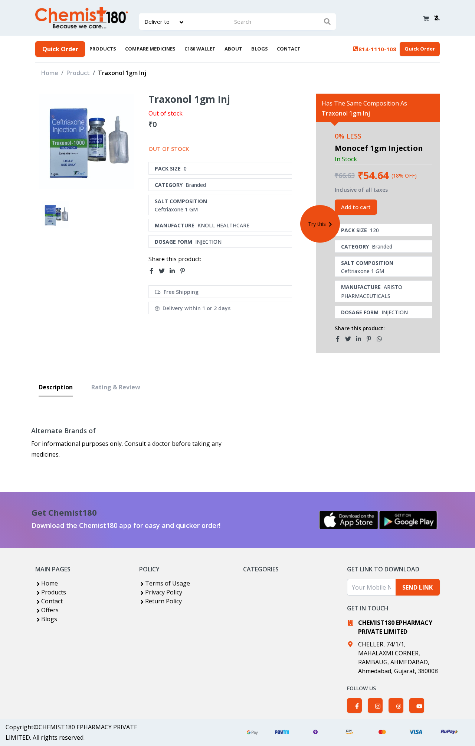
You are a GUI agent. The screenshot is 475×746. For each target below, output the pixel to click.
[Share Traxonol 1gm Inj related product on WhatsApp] (381, 339)
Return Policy (163, 601)
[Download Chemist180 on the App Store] (349, 520)
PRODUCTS (102, 48)
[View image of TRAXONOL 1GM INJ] (55, 214)
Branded (196, 184)
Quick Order (60, 49)
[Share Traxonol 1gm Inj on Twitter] (164, 271)
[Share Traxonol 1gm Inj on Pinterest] (185, 271)
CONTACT (289, 48)
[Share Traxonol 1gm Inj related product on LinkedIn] (361, 339)
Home (49, 73)
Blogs (49, 619)
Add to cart (356, 207)
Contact (52, 601)
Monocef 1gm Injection (379, 148)
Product (78, 73)
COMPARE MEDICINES (150, 48)
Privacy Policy (163, 592)
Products (53, 592)
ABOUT (233, 48)
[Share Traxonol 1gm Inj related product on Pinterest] (371, 339)
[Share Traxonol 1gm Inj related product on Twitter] (350, 339)
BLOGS (259, 48)
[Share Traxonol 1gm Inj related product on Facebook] (340, 339)
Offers (50, 610)
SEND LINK (417, 587)
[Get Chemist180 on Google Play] (408, 520)
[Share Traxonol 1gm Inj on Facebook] (153, 271)
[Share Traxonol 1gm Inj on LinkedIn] (174, 271)
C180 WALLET (200, 48)
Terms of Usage (167, 583)
